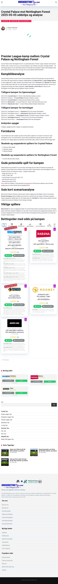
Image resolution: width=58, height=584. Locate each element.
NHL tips (4, 563)
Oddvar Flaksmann (12, 27)
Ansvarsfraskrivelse (7, 523)
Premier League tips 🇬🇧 (25, 20)
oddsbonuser (4, 185)
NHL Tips (3, 433)
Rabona (41, 376)
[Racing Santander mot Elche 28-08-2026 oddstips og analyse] (34, 455)
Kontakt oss (5, 508)
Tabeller (4, 570)
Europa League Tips (6, 414)
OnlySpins (13, 376)
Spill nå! (9, 255)
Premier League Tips (6, 420)
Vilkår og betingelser (7, 514)
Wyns (11, 388)
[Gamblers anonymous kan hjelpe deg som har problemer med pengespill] (18, 482)
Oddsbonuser (5, 535)
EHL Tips (3, 431)
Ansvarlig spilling (6, 511)
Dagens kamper (6, 557)
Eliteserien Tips (5, 422)
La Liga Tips (4, 425)
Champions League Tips (7, 417)
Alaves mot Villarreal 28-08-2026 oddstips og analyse (18, 450)
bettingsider (27, 183)
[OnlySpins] (6, 377)
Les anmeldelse (19, 255)
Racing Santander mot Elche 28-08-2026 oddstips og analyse (48, 450)
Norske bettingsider (7, 539)
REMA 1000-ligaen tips (8, 566)
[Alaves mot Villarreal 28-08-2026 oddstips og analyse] (5, 455)
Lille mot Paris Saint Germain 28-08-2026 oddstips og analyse (19, 459)
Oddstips (4, 532)
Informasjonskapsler (7, 520)
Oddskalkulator (6, 545)
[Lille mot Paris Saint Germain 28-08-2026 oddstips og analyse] (5, 465)
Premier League (6, 359)
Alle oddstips (5, 20)
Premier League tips (7, 560)
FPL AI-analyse (6, 548)
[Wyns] (6, 390)
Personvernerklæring (7, 517)
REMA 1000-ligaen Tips (7, 439)
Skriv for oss (5, 504)
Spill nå (9, 340)
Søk (2, 402)
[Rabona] (34, 379)
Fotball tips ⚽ (14, 20)
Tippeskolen (5, 542)
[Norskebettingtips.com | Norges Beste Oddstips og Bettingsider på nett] (29, 3)
